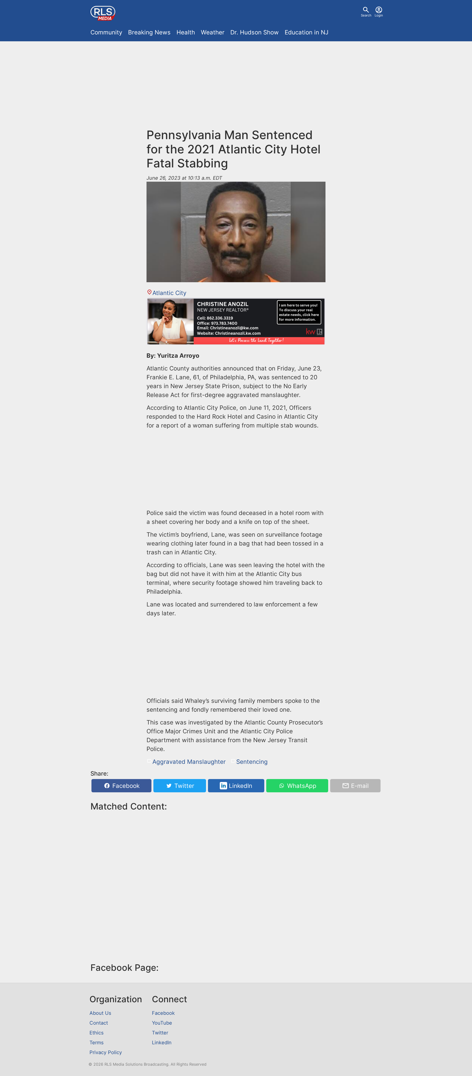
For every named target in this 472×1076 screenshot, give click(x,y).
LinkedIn (239, 785)
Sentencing (252, 761)
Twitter (183, 785)
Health (186, 32)
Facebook (125, 785)
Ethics (96, 1033)
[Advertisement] (236, 87)
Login (379, 15)
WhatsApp (300, 785)
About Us (100, 1013)
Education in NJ (306, 32)
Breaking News (149, 32)
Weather (212, 32)
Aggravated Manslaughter (189, 761)
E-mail (359, 785)
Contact (98, 1023)
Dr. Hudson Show (254, 32)
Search (366, 15)
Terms (96, 1043)
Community (106, 32)
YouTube (162, 1023)
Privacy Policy (105, 1052)
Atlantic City (169, 292)
